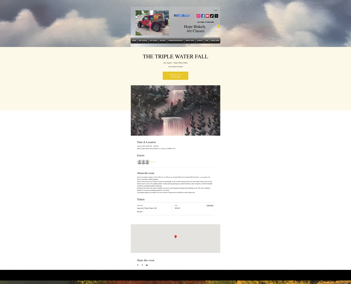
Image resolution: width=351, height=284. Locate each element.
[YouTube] (207, 16)
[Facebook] (203, 16)
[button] (218, 26)
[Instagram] (198, 16)
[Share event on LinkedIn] (147, 265)
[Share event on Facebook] (138, 265)
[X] (216, 16)
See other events (175, 77)
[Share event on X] (142, 265)
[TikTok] (212, 16)
